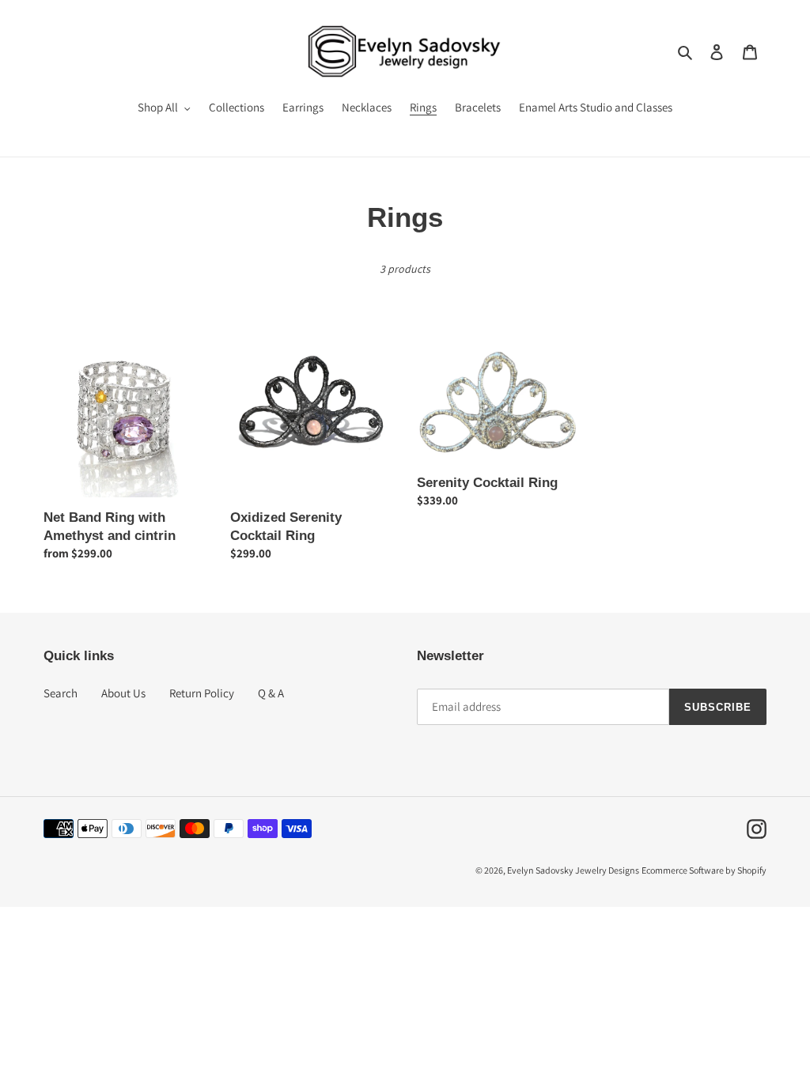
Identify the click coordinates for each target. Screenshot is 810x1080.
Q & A (271, 692)
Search (61, 692)
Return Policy (201, 692)
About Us (123, 692)
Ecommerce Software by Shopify (704, 870)
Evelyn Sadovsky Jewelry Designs (573, 870)
